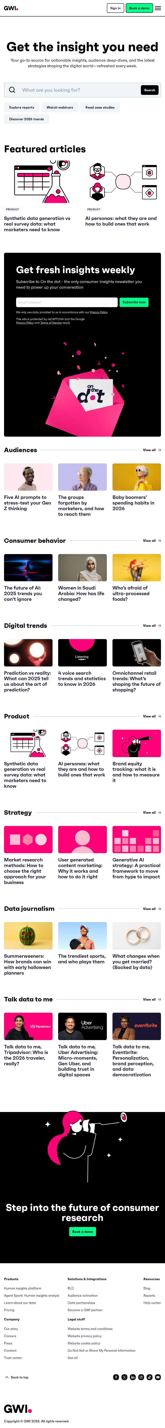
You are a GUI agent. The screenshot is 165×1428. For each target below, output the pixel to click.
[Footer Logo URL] (18, 1409)
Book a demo (139, 8)
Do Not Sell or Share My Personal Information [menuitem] (101, 1350)
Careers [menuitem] (10, 1336)
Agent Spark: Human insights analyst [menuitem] (31, 1295)
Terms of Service (51, 322)
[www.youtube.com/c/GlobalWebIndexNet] (158, 1377)
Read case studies (100, 107)
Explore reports (21, 107)
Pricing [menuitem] (9, 1310)
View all (149, 450)
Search (149, 90)
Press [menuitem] (8, 1343)
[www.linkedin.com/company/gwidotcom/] (133, 1377)
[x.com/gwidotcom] (124, 1377)
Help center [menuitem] (152, 1303)
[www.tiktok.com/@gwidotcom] (149, 1377)
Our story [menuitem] (11, 1329)
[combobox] (82, 90)
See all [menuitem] (73, 1358)
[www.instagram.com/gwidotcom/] (141, 1377)
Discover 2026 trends (26, 119)
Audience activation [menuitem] (83, 1295)
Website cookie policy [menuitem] (84, 1343)
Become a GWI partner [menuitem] (85, 1310)
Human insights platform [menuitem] (22, 1288)
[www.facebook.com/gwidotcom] (116, 1377)
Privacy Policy (98, 312)
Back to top (19, 1377)
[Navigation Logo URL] (11, 8)
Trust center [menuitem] (13, 1358)
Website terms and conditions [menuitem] (90, 1329)
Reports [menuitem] (149, 1295)
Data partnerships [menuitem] (81, 1303)
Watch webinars (60, 107)
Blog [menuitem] (146, 1288)
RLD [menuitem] (71, 1288)
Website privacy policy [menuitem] (85, 1336)
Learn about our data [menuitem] (20, 1303)
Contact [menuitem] (10, 1350)
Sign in (115, 8)
